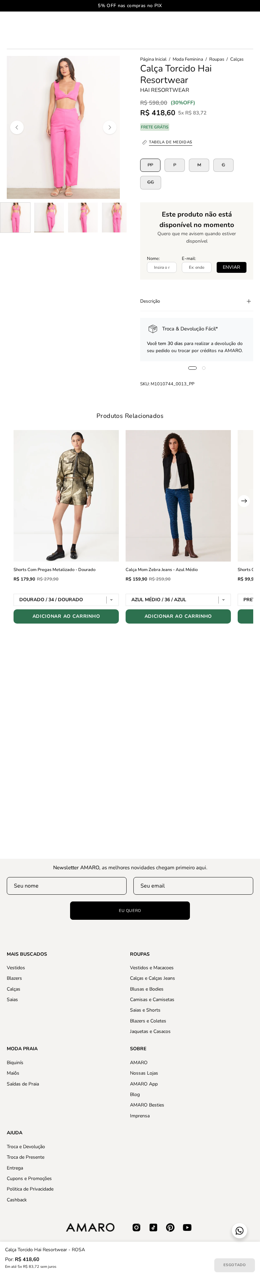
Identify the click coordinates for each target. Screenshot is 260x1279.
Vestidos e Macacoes (152, 968)
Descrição (150, 301)
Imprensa (140, 1115)
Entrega (15, 1167)
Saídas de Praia (23, 1083)
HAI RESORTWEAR (164, 90)
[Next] (109, 127)
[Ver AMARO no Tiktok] (153, 1227)
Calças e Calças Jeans (152, 978)
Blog (135, 1094)
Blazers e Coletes (148, 1021)
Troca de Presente (25, 1157)
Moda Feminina (188, 59)
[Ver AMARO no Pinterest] (170, 1227)
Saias (12, 999)
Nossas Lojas (144, 1073)
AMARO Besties (147, 1105)
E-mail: (189, 259)
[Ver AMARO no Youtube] (187, 1227)
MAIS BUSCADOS (27, 954)
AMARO (139, 1062)
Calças (236, 59)
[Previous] (17, 127)
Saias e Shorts (145, 1010)
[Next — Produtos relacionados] (244, 501)
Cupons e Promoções (29, 1178)
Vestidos (16, 968)
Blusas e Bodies (147, 989)
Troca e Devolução (26, 1146)
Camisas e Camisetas (152, 999)
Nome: (153, 259)
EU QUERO (130, 910)
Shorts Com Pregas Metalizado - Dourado (54, 570)
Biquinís (15, 1062)
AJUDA (14, 1133)
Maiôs (13, 1073)
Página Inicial (153, 59)
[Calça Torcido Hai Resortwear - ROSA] (15, 217)
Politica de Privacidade (30, 1189)
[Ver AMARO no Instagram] (136, 1227)
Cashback (17, 1199)
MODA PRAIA (22, 1049)
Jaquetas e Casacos (150, 1031)
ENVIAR (231, 267)
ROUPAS (140, 954)
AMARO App (144, 1083)
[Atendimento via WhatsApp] (239, 1230)
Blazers (14, 978)
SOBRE (138, 1049)
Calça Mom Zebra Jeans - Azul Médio (162, 570)
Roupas (216, 59)
